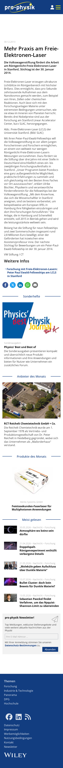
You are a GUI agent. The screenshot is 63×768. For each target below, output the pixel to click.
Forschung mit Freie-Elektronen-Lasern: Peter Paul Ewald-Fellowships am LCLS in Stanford (32, 272)
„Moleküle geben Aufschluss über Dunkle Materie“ (38, 568)
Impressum (11, 729)
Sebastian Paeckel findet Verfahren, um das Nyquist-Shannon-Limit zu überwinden (39, 602)
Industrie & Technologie (18, 690)
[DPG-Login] (52, 7)
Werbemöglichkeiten (16, 734)
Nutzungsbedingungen (18, 738)
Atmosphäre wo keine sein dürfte (37, 532)
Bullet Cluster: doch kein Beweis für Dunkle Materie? (37, 584)
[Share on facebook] (5, 285)
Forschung (50, 527)
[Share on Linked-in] (20, 285)
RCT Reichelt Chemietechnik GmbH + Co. (30, 423)
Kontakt (9, 742)
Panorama (10, 695)
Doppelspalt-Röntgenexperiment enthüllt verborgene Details (38, 550)
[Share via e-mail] (35, 285)
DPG (7, 699)
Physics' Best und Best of (20, 347)
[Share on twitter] (13, 285)
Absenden (50, 649)
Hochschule (11, 703)
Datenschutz (12, 725)
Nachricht (38, 527)
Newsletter (10, 747)
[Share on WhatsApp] (28, 285)
